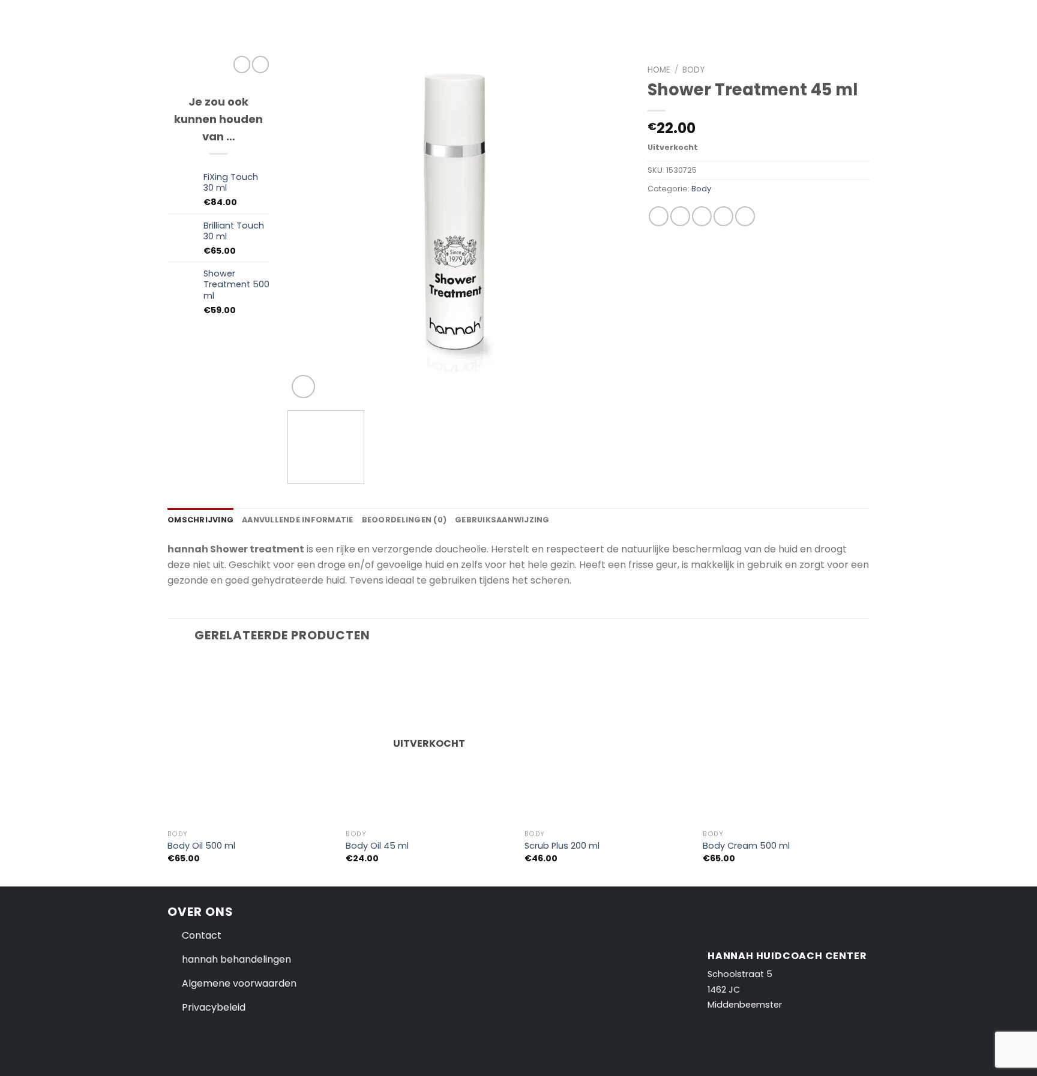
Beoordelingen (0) (404, 520)
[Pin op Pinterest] (723, 216)
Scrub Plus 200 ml (562, 846)
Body (693, 70)
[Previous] (309, 230)
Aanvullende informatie (297, 520)
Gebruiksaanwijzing (502, 520)
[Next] (607, 230)
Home (659, 70)
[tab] (200, 520)
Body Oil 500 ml (201, 846)
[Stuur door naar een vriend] (702, 216)
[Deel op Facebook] (659, 216)
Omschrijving (200, 520)
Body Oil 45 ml (377, 846)
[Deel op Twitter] (680, 216)
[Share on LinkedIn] (745, 216)
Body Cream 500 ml (746, 846)
